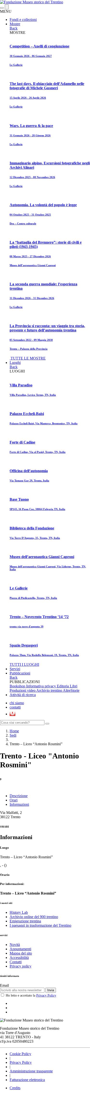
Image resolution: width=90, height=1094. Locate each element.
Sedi (13, 735)
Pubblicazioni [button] (20, 673)
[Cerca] (47, 723)
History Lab (19, 912)
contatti (15, 707)
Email (4, 985)
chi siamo (17, 703)
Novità (15, 945)
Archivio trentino (49, 690)
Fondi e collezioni (23, 20)
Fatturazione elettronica (27, 1080)
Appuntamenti (20, 949)
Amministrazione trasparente (31, 1071)
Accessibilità (19, 958)
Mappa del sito (21, 953)
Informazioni (19, 804)
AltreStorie (71, 690)
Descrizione (19, 796)
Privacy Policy (46, 995)
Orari (14, 800)
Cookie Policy (20, 1054)
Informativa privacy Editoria (48, 686)
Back (14, 28)
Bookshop (18, 686)
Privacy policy (20, 966)
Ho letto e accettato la (31, 995)
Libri (73, 686)
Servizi (15, 669)
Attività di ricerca (23, 695)
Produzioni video (23, 690)
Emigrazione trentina (25, 921)
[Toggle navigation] (2, 8)
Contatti (16, 962)
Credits (15, 1088)
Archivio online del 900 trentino (34, 917)
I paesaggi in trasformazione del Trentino (40, 925)
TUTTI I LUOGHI (24, 664)
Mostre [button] (15, 24)
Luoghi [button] (15, 363)
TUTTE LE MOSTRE (28, 358)
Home (14, 731)
